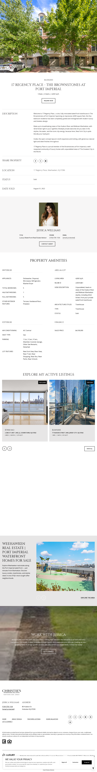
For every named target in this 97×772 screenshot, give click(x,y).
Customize (75, 762)
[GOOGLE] (90, 717)
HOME (4, 719)
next (12, 67)
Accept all (86, 762)
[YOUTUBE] (85, 717)
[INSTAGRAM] (75, 717)
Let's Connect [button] (48, 651)
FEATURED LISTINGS (33, 719)
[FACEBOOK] (70, 717)
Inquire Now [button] (48, 101)
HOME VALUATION (52, 719)
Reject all (64, 762)
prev (7, 67)
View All (89, 449)
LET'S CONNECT (7, 721)
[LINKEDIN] (80, 717)
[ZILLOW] (70, 722)
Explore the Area (88, 598)
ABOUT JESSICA (17, 719)
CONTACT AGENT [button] (47, 244)
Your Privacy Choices (48, 770)
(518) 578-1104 (54, 238)
